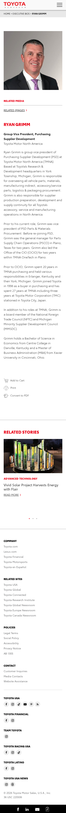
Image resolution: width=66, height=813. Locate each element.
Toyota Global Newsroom (19, 605)
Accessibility (11, 643)
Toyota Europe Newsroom (19, 610)
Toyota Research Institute (19, 600)
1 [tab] (29, 518)
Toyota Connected (15, 595)
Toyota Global (12, 589)
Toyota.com (11, 546)
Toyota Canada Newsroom (20, 615)
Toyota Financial (13, 556)
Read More (11, 495)
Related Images (14, 110)
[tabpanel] (33, 469)
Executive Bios (21, 13)
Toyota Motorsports (15, 562)
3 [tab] (37, 518)
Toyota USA (10, 584)
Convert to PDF (19, 395)
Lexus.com (10, 551)
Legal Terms (11, 633)
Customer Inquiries (15, 671)
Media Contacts (13, 676)
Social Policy (11, 638)
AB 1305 (8, 653)
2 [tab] (33, 518)
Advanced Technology (21, 478)
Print (13, 387)
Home (7, 13)
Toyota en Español (15, 567)
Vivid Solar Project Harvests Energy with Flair (31, 486)
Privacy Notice (12, 648)
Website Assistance (15, 681)
